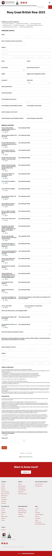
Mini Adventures (21, 516)
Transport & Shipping (22, 489)
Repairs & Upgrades (22, 486)
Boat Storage (20, 491)
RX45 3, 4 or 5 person (5, 493)
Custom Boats (4, 499)
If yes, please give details (24, 127)
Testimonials (37, 512)
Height (5, 73)
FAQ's (2, 514)
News (36, 510)
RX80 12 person (4, 495)
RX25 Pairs (3, 489)
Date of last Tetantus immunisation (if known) (12, 332)
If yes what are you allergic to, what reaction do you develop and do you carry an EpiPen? (34, 297)
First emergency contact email (36, 105)
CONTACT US (26, 472)
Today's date (7, 438)
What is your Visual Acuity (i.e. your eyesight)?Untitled (14, 310)
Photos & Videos (38, 522)
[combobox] (44, 57)
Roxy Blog (3, 518)
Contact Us (3, 529)
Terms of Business (20, 546)
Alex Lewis (37, 516)
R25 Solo (3, 486)
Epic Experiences (21, 508)
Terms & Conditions (12, 546)
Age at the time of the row (35, 67)
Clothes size (32, 80)
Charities (3, 520)
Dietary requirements (9, 86)
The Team (37, 508)
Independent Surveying (22, 493)
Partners (36, 520)
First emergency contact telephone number (13, 105)
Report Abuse (22, 453)
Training (19, 484)
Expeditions (3, 512)
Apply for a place (4, 516)
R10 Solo (3, 484)
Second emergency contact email (37, 118)
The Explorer (3, 501)
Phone (31, 61)
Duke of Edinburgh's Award (40, 524)
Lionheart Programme (39, 514)
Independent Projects (22, 512)
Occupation (7, 80)
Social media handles (9, 92)
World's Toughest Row (22, 510)
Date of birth (7, 67)
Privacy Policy (5, 546)
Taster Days (20, 514)
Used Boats (3, 497)
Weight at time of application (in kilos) (38, 73)
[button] (49, 2)
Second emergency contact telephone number (13, 118)
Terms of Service (29, 453)
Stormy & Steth (38, 518)
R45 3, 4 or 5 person (5, 491)
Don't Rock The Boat (39, 484)
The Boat (3, 510)
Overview (3, 508)
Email (5, 61)
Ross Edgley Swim (38, 486)
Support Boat (3, 503)
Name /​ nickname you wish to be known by (12, 41)
